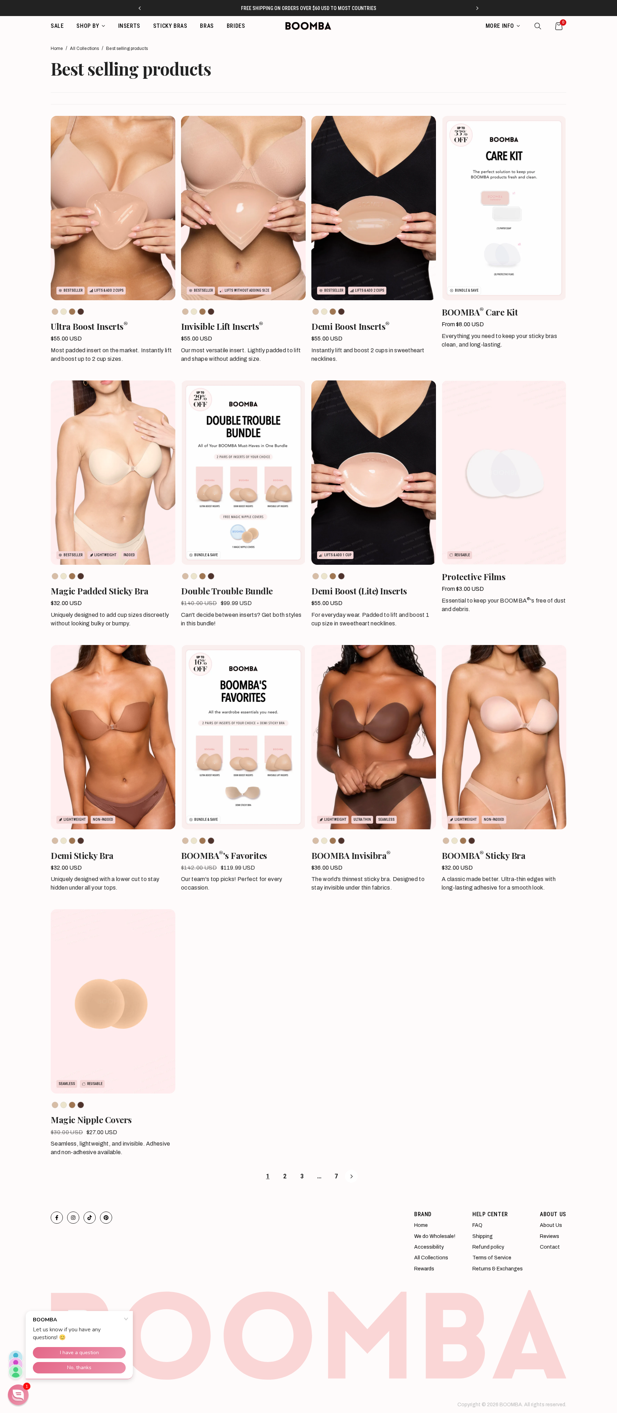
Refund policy (488, 1247)
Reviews (549, 1236)
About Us (551, 1225)
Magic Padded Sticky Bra (100, 591)
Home (57, 48)
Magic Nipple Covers (91, 1120)
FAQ (477, 1225)
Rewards (424, 1268)
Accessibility (429, 1247)
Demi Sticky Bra (82, 855)
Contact (550, 1247)
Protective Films (473, 577)
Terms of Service (491, 1257)
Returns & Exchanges (497, 1268)
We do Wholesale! (434, 1236)
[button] (18, 1394)
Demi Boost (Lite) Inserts (359, 591)
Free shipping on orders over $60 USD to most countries (308, 8)
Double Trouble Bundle (227, 591)
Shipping (482, 1236)
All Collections (84, 48)
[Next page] (351, 1176)
